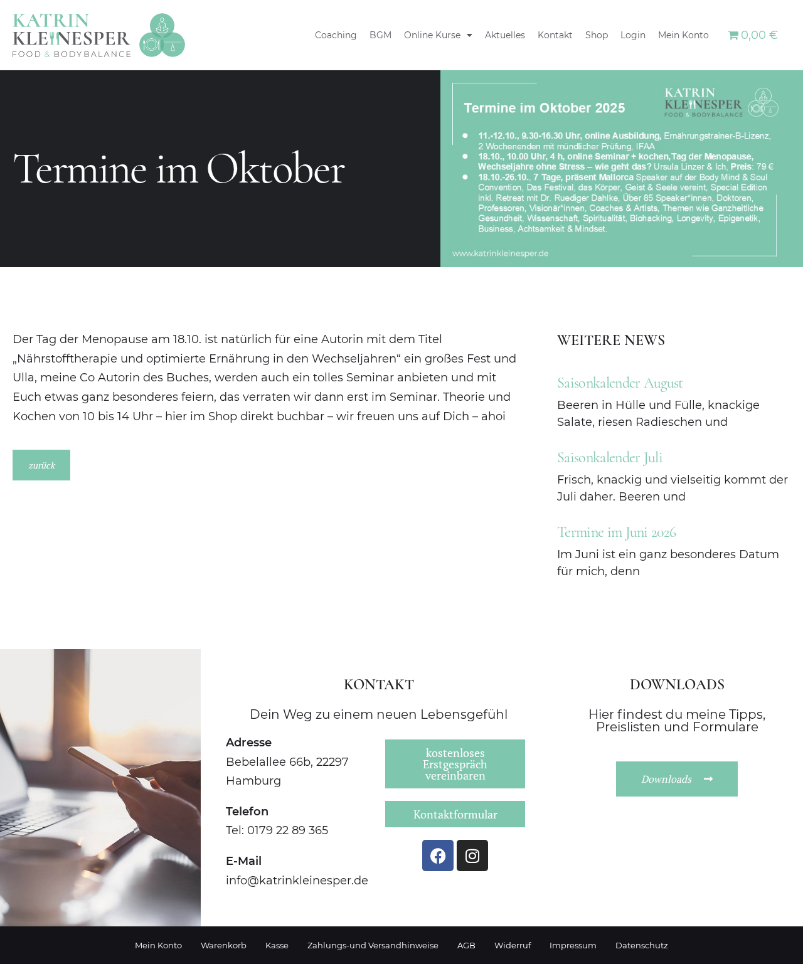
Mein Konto (683, 35)
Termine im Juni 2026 (616, 532)
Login (633, 35)
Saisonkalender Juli (609, 457)
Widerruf (512, 945)
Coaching (336, 35)
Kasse (277, 945)
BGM (380, 35)
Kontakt (555, 35)
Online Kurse (432, 35)
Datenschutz (641, 945)
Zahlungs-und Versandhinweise (373, 945)
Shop (596, 35)
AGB (466, 945)
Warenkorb (224, 945)
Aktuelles (505, 35)
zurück (41, 465)
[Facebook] (438, 855)
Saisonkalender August (620, 383)
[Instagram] (472, 855)
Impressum (573, 945)
